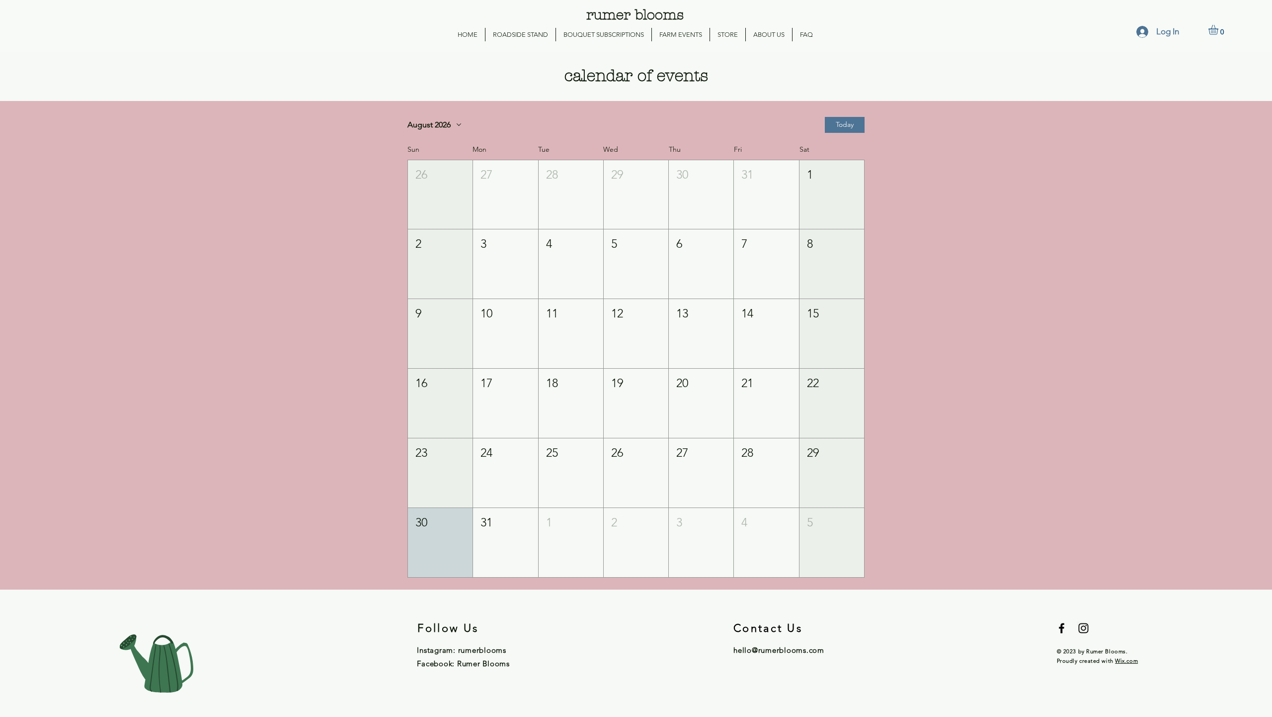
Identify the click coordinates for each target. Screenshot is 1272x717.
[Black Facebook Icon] (1061, 628)
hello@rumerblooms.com (778, 650)
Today (845, 124)
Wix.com (1126, 660)
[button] (1219, 30)
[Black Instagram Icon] (1083, 628)
